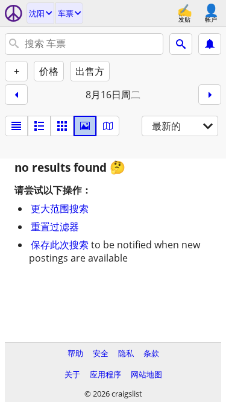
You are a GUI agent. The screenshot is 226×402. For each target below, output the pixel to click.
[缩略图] (39, 126)
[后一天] (209, 94)
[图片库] (85, 126)
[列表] (16, 126)
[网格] (62, 126)
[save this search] (209, 44)
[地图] (107, 126)
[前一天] (16, 94)
